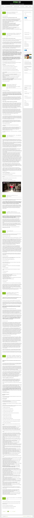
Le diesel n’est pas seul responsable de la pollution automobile (12, 293)
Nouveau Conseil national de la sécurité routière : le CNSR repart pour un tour (13, 356)
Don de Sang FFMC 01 (26, 68)
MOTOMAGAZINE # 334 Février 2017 (14, 498)
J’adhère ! (26, 6)
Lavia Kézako (9, 230)
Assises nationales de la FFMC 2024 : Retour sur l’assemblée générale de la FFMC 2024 (28, 67)
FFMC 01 (7, 516)
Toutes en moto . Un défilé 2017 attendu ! (13, 136)
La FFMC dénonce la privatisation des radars (13, 212)
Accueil (3, 6)
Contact (30, 6)
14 (12, 511)
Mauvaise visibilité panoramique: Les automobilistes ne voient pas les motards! (13, 86)
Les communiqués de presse (8, 6)
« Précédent (4, 511)
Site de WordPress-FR (26, 105)
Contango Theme (24, 516)
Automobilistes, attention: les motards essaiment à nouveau (13, 34)
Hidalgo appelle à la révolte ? (12, 196)
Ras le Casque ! (22, 6)
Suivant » (14, 511)
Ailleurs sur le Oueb (16, 6)
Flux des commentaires (26, 104)
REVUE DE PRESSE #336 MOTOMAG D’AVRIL (12, 13)
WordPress (30, 516)
